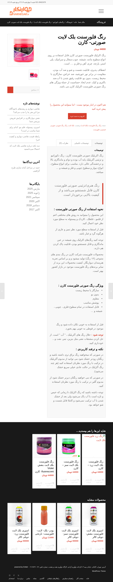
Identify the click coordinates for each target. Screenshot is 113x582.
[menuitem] (102, 11)
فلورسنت (96, 129)
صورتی (52, 125)
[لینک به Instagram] (9, 575)
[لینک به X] (18, 575)
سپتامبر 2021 (33, 197)
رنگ (100, 125)
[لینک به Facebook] (14, 575)
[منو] (102, 11)
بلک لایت (71, 125)
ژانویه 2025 (34, 193)
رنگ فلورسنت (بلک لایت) (89, 125)
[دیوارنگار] (20, 11)
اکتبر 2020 (34, 201)
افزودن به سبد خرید (77, 116)
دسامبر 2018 (33, 205)
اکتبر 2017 (34, 209)
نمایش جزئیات (88, 481)
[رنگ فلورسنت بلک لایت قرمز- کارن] (110, 291)
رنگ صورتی (60, 125)
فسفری (103, 129)
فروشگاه (101, 22)
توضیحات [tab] (99, 143)
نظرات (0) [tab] (63, 143)
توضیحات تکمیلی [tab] (81, 143)
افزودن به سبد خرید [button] (98, 481)
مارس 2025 (33, 188)
